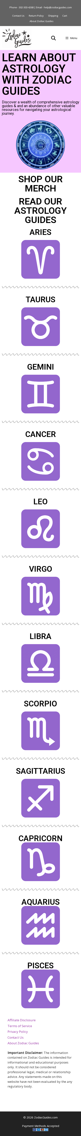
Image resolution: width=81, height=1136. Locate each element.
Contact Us (18, 15)
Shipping (53, 15)
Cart (64, 15)
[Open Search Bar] (53, 38)
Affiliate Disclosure (22, 1020)
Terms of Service (20, 1026)
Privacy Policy (18, 1031)
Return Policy (36, 15)
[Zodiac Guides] (17, 38)
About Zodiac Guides (41, 21)
